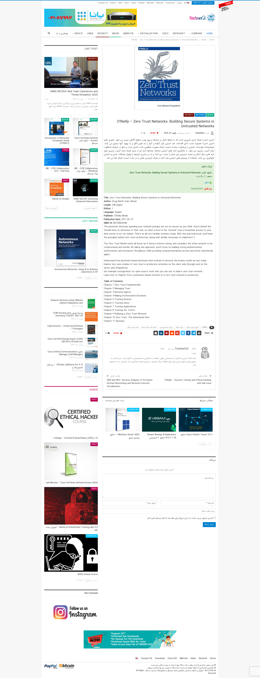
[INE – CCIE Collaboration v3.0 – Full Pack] (56, 157)
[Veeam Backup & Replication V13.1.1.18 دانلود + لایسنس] (159, 420)
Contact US (103, 3)
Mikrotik (150, 3)
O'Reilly (204, 327)
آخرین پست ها (51, 208)
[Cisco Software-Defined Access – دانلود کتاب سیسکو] (85, 126)
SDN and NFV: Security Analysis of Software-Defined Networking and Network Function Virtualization (130, 383)
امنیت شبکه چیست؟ (166, 327)
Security (103, 33)
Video (133, 3)
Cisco (165, 33)
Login (179, 3)
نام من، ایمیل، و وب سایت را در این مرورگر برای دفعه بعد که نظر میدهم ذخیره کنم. (180, 518)
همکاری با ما (62, 33)
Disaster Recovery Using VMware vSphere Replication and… (67, 302)
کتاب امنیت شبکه (132, 327)
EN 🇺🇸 (186, 3)
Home (210, 33)
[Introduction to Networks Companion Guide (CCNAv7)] (56, 126)
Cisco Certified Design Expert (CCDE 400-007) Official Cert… (65, 340)
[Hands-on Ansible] (56, 187)
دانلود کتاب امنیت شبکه (149, 327)
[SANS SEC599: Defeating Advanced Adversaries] (85, 187)
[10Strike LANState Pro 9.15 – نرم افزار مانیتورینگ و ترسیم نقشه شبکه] (91, 368)
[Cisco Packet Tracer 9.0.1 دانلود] (196, 420)
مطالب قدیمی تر (90, 208)
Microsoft (179, 33)
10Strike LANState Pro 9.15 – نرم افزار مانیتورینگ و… (65, 366)
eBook (115, 33)
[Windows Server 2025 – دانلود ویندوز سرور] (122, 420)
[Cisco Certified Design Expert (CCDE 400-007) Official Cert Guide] (91, 342)
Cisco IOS (172, 658)
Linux (90, 33)
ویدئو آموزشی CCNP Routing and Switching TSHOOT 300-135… (68, 314)
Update (78, 33)
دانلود (206, 182)
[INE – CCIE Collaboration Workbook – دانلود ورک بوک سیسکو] (85, 157)
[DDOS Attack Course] (71, 553)
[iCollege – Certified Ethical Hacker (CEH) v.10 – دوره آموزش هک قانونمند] (71, 416)
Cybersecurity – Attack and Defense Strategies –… (65, 327)
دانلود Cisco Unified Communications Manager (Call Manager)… (65, 353)
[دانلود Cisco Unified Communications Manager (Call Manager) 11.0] (91, 355)
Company (197, 33)
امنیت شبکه (179, 327)
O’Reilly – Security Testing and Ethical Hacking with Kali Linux (188, 381)
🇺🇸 (136, 658)
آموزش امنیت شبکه (192, 327)
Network (159, 3)
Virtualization (149, 33)
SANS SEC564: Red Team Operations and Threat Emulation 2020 (74, 93)
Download (170, 3)
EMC (120, 3)
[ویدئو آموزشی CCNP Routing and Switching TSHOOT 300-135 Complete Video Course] (91, 316)
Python (113, 3)
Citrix (127, 3)
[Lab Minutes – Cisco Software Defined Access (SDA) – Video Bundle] (71, 461)
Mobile (141, 3)
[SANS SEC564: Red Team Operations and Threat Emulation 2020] (71, 72)
